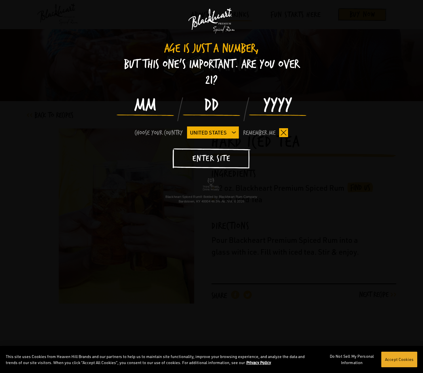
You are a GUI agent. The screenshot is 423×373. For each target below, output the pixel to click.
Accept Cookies (399, 359)
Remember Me (259, 133)
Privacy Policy (258, 362)
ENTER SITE (211, 159)
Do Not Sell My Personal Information (352, 359)
